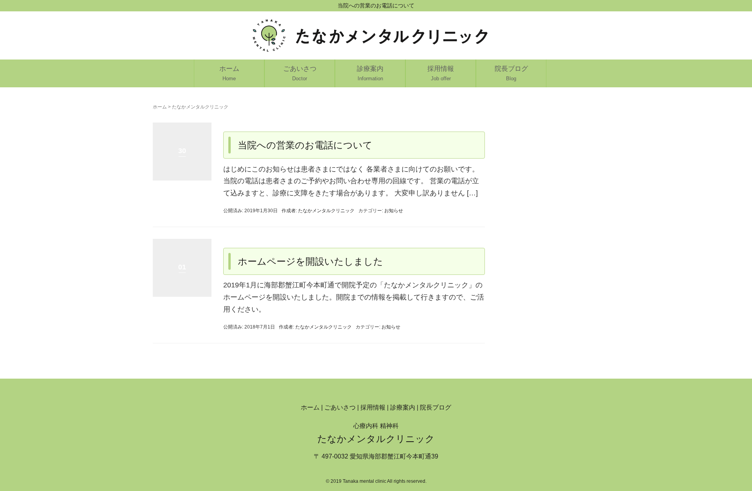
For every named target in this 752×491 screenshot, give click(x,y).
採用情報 (372, 407)
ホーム (160, 107)
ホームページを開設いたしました (310, 261)
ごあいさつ (340, 407)
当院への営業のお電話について (305, 145)
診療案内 (402, 407)
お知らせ (393, 210)
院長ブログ (435, 407)
